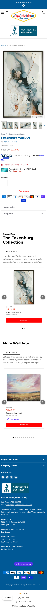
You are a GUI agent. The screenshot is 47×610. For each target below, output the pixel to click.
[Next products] (42, 297)
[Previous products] (4, 297)
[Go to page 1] (22, 328)
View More (10, 251)
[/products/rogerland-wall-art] (24, 388)
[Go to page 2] (24, 328)
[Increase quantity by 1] (22, 183)
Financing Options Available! (15, 165)
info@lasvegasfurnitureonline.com (19, 505)
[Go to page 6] (23, 437)
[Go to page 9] (29, 437)
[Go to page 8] (27, 437)
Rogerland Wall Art (14, 413)
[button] (23, 207)
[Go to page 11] (33, 437)
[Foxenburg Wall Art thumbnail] (3, 125)
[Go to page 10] (31, 437)
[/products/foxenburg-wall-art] (24, 287)
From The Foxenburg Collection (13, 134)
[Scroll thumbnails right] (44, 125)
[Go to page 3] (17, 437)
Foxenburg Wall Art (14, 312)
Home (3, 45)
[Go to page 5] (21, 437)
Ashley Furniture (10, 142)
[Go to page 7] (25, 437)
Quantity (4, 177)
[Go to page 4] (19, 437)
